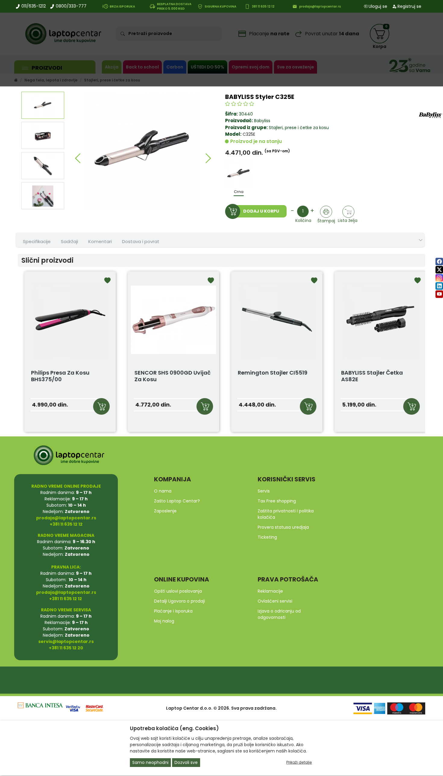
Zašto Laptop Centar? (177, 501)
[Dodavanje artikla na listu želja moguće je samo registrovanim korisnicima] (348, 211)
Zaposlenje (165, 511)
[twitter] (439, 269)
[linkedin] (439, 286)
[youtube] (439, 294)
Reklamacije (270, 591)
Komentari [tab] (100, 241)
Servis (264, 491)
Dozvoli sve (186, 763)
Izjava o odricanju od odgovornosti (279, 614)
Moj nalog (164, 621)
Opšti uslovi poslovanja (178, 591)
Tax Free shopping (277, 501)
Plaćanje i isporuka (173, 611)
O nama (162, 491)
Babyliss (262, 121)
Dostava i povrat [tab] (140, 241)
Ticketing (267, 537)
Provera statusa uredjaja (283, 527)
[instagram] (439, 277)
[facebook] (439, 261)
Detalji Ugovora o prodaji (179, 601)
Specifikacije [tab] (37, 241)
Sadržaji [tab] (69, 241)
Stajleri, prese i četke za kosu (298, 128)
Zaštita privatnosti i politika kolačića (286, 514)
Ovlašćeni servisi (275, 601)
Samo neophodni (150, 763)
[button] (77, 158)
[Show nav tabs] (421, 240)
